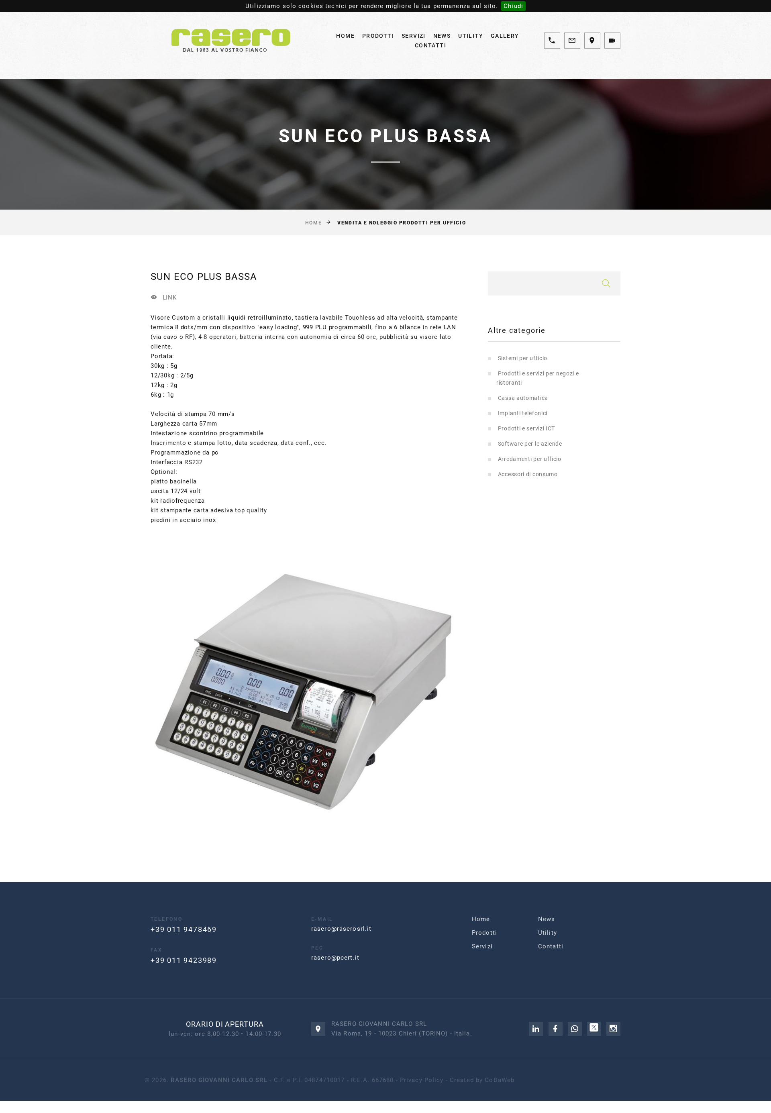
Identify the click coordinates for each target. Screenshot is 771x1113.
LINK (169, 297)
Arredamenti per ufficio (529, 459)
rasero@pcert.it (335, 957)
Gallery (505, 36)
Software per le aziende (530, 443)
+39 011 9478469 (184, 929)
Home (345, 36)
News (442, 36)
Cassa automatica (523, 398)
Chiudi (513, 6)
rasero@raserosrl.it (341, 928)
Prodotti (378, 36)
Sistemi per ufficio (522, 358)
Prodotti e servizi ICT (526, 428)
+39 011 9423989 (184, 960)
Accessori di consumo (528, 474)
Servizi (414, 36)
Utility (470, 36)
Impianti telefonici (522, 413)
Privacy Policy (422, 1080)
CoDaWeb (499, 1080)
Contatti (430, 45)
